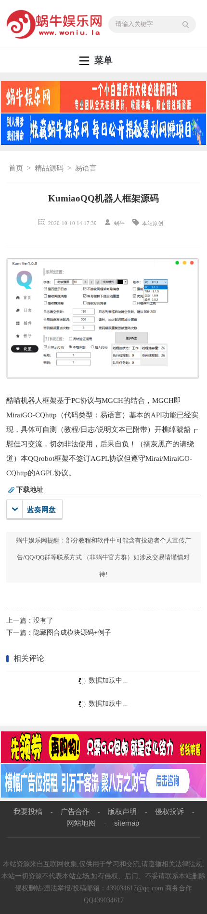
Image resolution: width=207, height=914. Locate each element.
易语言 (86, 168)
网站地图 (81, 823)
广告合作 (75, 811)
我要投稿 (27, 811)
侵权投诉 (169, 811)
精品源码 (49, 168)
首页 (16, 168)
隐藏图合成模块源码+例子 (72, 632)
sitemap (126, 823)
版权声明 (122, 811)
